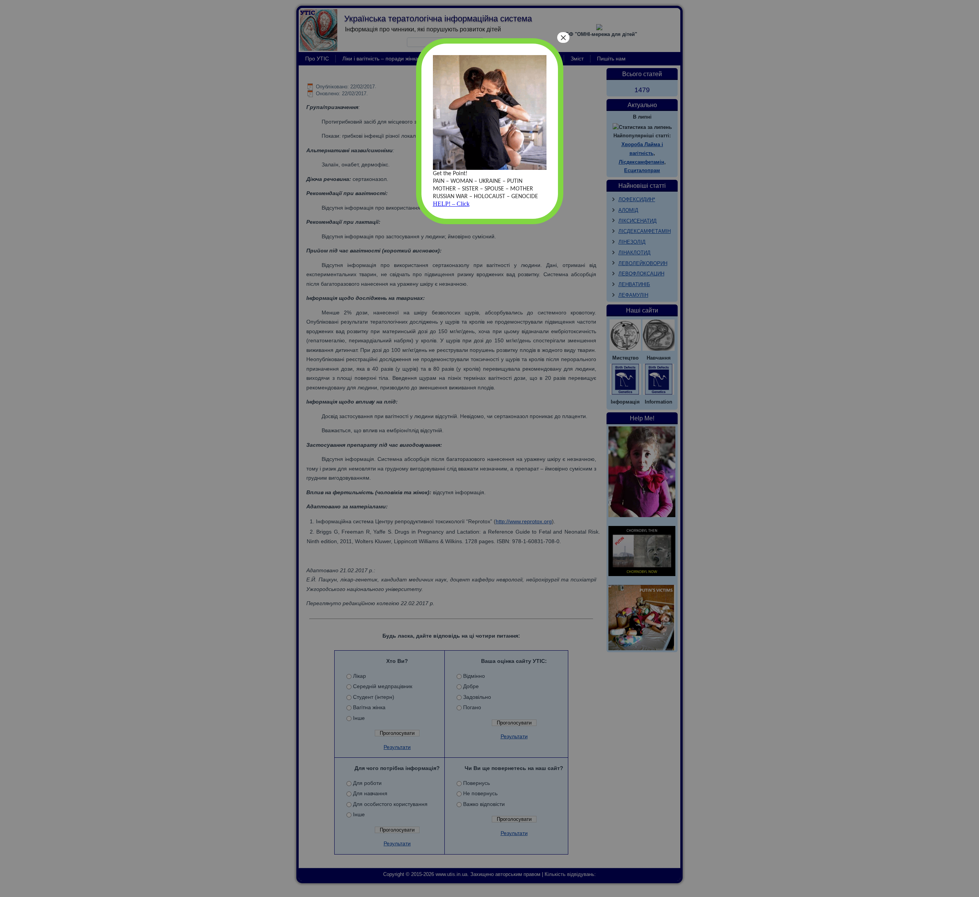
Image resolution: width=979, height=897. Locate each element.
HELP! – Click (451, 203)
